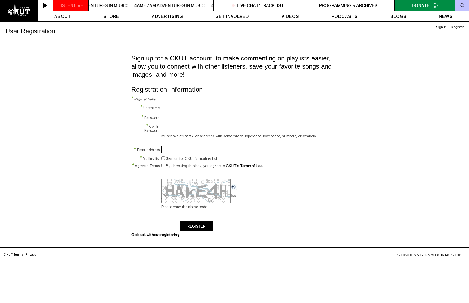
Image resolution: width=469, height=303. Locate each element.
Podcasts (344, 16)
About (62, 16)
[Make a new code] (234, 188)
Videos (290, 16)
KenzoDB (423, 254)
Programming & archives (348, 5)
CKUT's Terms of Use (244, 165)
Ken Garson (453, 254)
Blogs (398, 16)
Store (111, 16)
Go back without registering (155, 234)
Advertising (167, 16)
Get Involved (232, 16)
